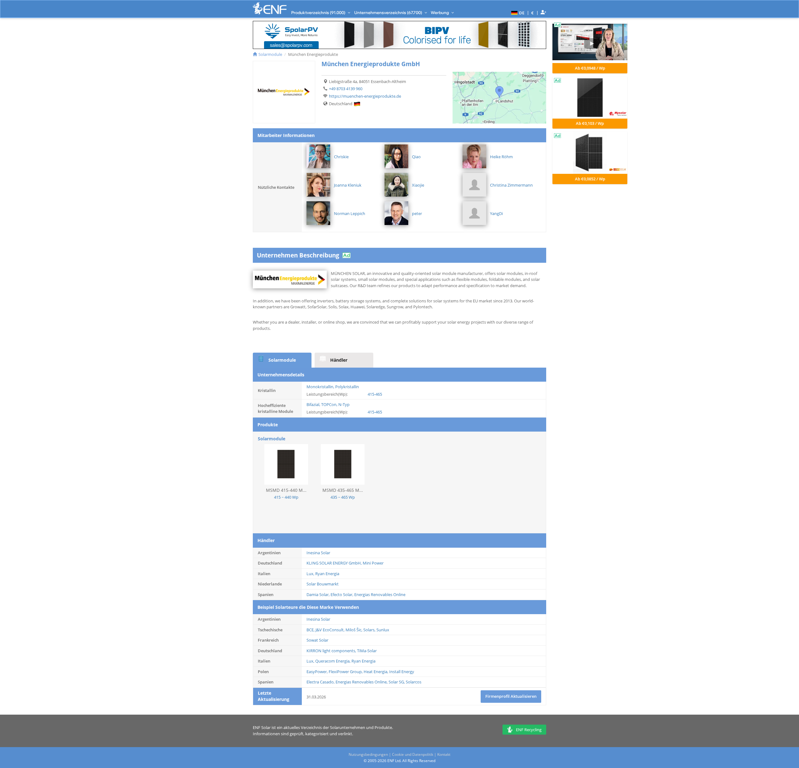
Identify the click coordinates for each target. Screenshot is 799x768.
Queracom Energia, (333, 661)
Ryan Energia (327, 573)
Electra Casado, (321, 682)
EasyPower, (317, 671)
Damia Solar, (318, 594)
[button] (517, 12)
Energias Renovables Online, (362, 682)
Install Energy (401, 671)
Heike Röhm (501, 156)
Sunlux (382, 630)
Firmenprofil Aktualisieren (511, 696)
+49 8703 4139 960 (345, 88)
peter (417, 213)
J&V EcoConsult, (331, 630)
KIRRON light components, (331, 650)
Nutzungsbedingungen (368, 754)
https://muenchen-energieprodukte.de (365, 96)
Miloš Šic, (354, 630)
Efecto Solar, (342, 594)
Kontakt (443, 754)
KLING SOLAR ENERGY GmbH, (334, 563)
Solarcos (413, 682)
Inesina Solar (318, 552)
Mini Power (373, 563)
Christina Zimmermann (511, 185)
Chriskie (341, 156)
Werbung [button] (440, 12)
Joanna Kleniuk (347, 185)
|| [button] (532, 13)
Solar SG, (397, 682)
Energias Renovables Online (379, 594)
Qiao (416, 156)
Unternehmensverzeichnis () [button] (388, 12)
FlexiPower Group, (346, 671)
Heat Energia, (376, 671)
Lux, (310, 573)
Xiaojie (418, 185)
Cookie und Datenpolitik (412, 754)
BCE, (311, 630)
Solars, (369, 630)
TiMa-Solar (367, 650)
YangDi (496, 213)
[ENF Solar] (270, 8)
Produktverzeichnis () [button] (318, 12)
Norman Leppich (349, 213)
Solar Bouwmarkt (322, 584)
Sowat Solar (317, 640)
